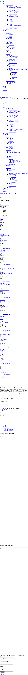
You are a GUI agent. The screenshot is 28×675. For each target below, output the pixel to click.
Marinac (10, 66)
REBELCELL (12, 59)
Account (5, 88)
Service (4, 84)
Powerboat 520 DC (13, 9)
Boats (4, 3)
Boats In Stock (6, 29)
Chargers (11, 55)
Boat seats (11, 79)
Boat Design (6, 30)
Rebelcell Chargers (15, 57)
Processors (13, 75)
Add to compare (6, 231)
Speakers (13, 73)
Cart (4, 91)
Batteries (8, 54)
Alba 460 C (11, 24)
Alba (1, 224)
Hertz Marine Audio (13, 70)
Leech (10, 83)
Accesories (13, 78)
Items (2, 207)
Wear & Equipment (10, 81)
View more (2, 234)
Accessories (8, 64)
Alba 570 (2, 257)
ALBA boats (9, 19)
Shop (4, 32)
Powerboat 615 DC (13, 6)
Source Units (14, 77)
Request (2, 672)
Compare (5, 90)
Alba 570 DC (12, 21)
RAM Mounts (12, 65)
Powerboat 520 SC (13, 10)
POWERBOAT (9, 5)
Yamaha (10, 41)
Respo (10, 52)
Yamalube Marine (13, 63)
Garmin (10, 36)
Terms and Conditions (8, 430)
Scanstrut (11, 68)
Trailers (7, 50)
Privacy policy (6, 428)
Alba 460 (2, 355)
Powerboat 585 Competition (15, 7)
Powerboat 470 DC (13, 12)
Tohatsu (10, 42)
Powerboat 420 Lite (13, 18)
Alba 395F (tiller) (13, 28)
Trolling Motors (9, 43)
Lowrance (11, 37)
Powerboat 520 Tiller (13, 11)
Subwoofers (14, 72)
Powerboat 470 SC (13, 14)
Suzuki (10, 39)
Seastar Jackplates (13, 47)
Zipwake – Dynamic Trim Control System (18, 69)
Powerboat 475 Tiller (13, 15)
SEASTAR (8, 46)
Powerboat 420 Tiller (13, 16)
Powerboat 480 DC (4, 339)
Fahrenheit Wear (12, 82)
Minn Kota (11, 45)
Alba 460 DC (12, 23)
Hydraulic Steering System (15, 48)
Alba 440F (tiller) (13, 27)
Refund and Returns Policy (9, 429)
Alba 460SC (3, 372)
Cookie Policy (6, 426)
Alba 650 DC (12, 20)
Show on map (3, 412)
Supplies (8, 61)
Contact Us (5, 86)
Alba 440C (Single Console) (15, 25)
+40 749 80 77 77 (7, 97)
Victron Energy (14, 56)
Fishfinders (8, 33)
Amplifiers (13, 74)
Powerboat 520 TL (4, 322)
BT (9, 51)
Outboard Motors (10, 38)
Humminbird (11, 34)
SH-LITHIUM (12, 60)
